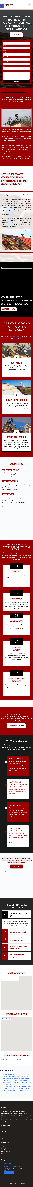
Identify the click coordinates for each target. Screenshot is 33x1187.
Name (5, 41)
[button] (2, 6)
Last (4, 50)
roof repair (10, 685)
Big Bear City (4, 1059)
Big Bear (28, 149)
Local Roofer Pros (17, 197)
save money (24, 553)
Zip (4, 66)
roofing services (16, 336)
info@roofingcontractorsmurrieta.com (14, 1166)
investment (17, 138)
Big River (18, 1059)
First (4, 45)
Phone (5, 57)
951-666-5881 (7, 1164)
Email (5, 52)
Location (5, 61)
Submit (16, 81)
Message (6, 71)
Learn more (8, 1172)
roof (25, 156)
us (7, 224)
